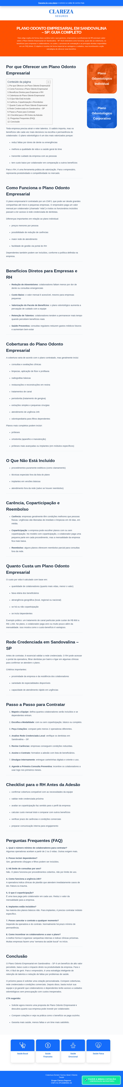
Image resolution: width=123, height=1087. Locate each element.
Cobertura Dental (52, 1075)
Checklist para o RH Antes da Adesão (26, 115)
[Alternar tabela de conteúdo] (47, 82)
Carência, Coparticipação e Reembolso (26, 102)
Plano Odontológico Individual (102, 78)
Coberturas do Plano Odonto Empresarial (27, 95)
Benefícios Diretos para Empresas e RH (26, 92)
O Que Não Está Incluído (20, 99)
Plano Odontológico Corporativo (102, 113)
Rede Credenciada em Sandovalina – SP (27, 108)
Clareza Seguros (64, 1080)
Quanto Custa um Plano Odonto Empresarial (28, 105)
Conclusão (15, 122)
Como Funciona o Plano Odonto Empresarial (28, 89)
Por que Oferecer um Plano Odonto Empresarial (29, 86)
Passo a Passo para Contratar (22, 112)
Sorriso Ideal (65, 1075)
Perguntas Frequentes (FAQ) (22, 118)
